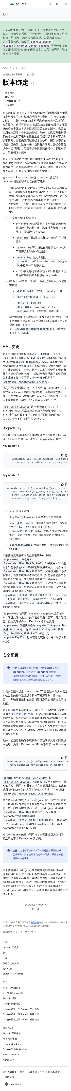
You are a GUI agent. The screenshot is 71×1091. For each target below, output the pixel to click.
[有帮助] (27, 74)
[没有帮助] (32, 74)
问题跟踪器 (8, 1059)
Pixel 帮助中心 (10, 1038)
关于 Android (10, 1072)
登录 (64, 3)
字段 (22, 714)
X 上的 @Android (11, 987)
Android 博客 (9, 998)
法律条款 (32, 1072)
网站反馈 (9, 1077)
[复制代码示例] (66, 455)
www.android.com (12, 1043)
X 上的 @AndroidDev (14, 993)
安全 (23, 67)
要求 (5, 952)
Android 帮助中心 (12, 1033)
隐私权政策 (54, 1072)
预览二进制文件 (11, 963)
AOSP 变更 (12, 53)
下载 (5, 958)
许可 (42, 1072)
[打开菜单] (5, 4)
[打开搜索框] (51, 4)
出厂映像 (7, 968)
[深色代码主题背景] (62, 455)
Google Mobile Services (15, 1049)
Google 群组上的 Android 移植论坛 (21, 1019)
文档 (5, 14)
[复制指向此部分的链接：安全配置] (21, 656)
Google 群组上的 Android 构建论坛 (21, 1014)
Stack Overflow (11, 1054)
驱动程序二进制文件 (13, 973)
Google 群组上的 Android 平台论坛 (21, 1008)
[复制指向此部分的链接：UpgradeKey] (24, 428)
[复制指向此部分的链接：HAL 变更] (22, 347)
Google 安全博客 (11, 1003)
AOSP (5, 67)
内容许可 (35, 922)
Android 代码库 (11, 947)
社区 (22, 1072)
